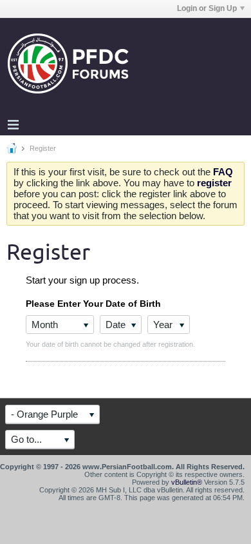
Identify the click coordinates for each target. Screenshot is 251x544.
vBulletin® (186, 482)
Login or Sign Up (207, 8)
